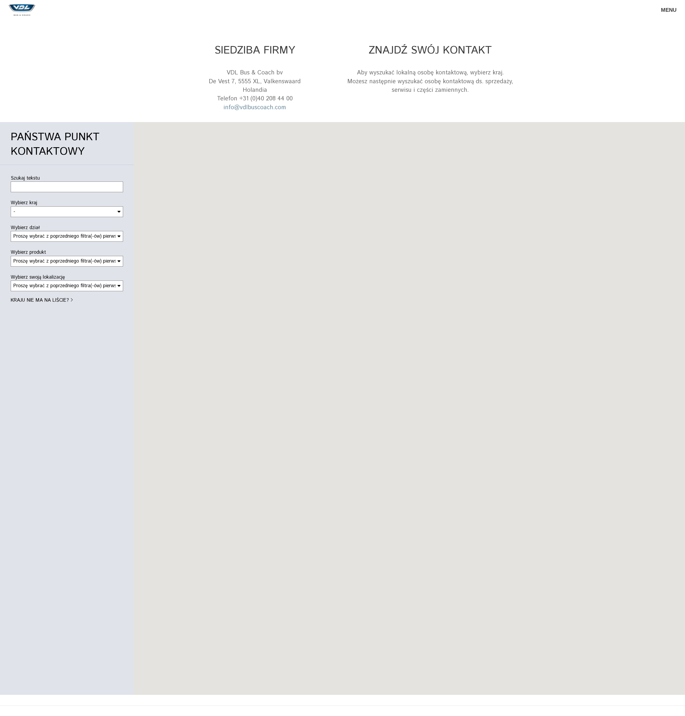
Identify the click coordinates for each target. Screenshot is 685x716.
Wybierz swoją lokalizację (38, 277)
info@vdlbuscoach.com (254, 107)
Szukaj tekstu (25, 178)
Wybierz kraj (24, 203)
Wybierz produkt (28, 252)
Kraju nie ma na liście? (40, 300)
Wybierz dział (25, 228)
